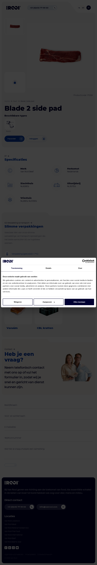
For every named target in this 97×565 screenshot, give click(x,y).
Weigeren (18, 302)
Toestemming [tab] (16, 268)
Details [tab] (48, 268)
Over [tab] (80, 268)
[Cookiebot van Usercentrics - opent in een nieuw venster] (84, 261)
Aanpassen (47, 302)
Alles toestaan (79, 302)
